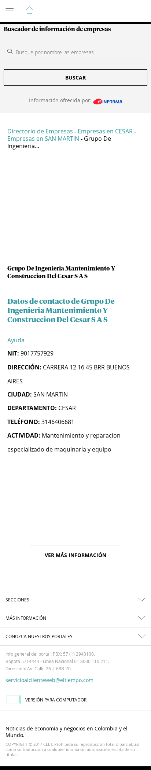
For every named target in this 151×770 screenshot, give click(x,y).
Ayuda (16, 340)
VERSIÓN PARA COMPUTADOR (55, 700)
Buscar (75, 77)
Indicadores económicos (123, 11)
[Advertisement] (75, 210)
